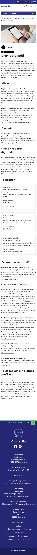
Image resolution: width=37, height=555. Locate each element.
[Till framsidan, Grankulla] (5, 6)
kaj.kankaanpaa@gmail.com (14, 251)
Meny (30, 6)
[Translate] (22, 2)
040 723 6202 (10, 249)
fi (32, 2)
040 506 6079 (10, 226)
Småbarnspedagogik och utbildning (18, 529)
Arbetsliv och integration (18, 536)
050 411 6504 (10, 206)
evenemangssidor (14, 98)
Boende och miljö (18, 522)
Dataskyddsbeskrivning (18, 551)
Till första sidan (6, 18)
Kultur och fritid (18, 533)
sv (35, 2)
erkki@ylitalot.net (11, 229)
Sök (24, 6)
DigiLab (17, 138)
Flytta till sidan (10, 13)
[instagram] (20, 446)
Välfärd (18, 526)
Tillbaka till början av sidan (17, 423)
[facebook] (15, 446)
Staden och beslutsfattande (24, 18)
